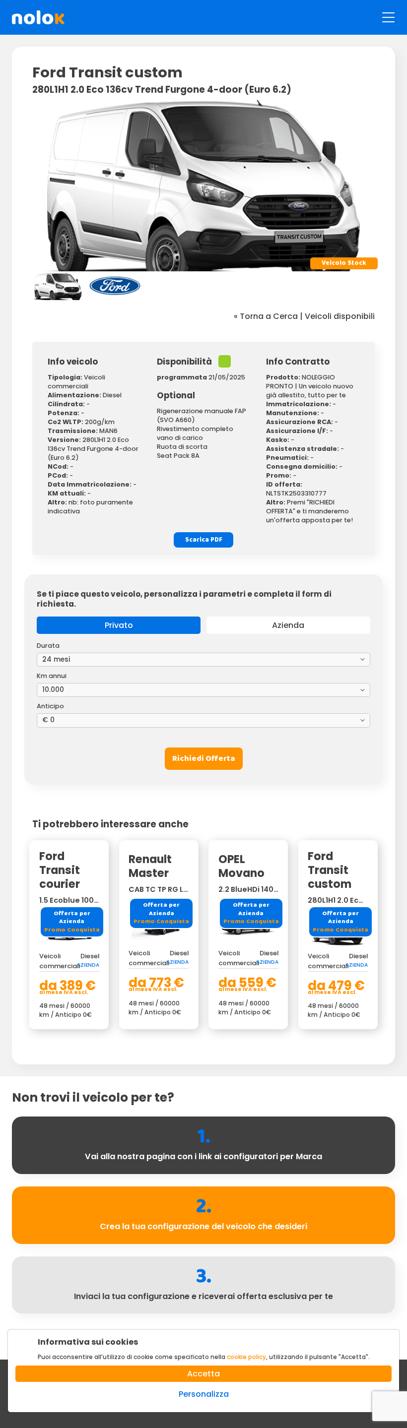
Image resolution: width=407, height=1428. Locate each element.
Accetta (203, 1373)
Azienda (288, 625)
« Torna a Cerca (266, 316)
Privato (119, 625)
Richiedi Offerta (203, 758)
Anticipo (50, 706)
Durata (48, 645)
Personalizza (204, 1394)
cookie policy (246, 1357)
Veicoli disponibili (340, 316)
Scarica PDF (203, 540)
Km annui (52, 676)
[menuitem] (58, 285)
